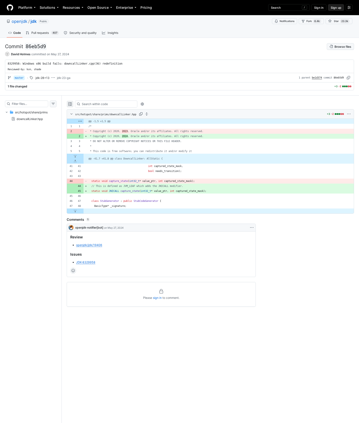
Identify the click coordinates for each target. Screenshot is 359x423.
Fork (313, 21)
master (19, 77)
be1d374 (317, 77)
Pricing (146, 7)
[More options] (348, 114)
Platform (25, 7)
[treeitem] (31, 115)
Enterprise (124, 7)
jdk (34, 21)
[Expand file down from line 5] (75, 156)
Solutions (47, 7)
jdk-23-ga (63, 78)
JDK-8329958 (85, 262)
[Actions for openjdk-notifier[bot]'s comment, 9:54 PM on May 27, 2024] (252, 228)
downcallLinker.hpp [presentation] (30, 119)
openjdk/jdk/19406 (89, 245)
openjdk (19, 21)
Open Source (98, 7)
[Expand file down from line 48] (75, 210)
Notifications (287, 21)
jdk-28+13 (42, 78)
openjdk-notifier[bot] (89, 227)
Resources (71, 7)
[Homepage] (10, 7)
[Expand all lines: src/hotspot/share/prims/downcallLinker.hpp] (147, 114)
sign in (157, 297)
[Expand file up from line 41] (75, 161)
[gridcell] (210, 121)
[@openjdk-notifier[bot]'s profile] (71, 227)
